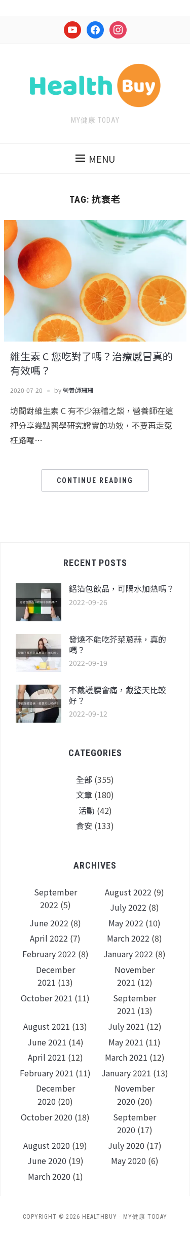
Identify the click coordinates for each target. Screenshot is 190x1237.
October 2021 (46, 998)
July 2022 (128, 907)
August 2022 (128, 892)
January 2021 (126, 1073)
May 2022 (125, 923)
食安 (84, 825)
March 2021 (126, 1057)
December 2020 (55, 1094)
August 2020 (46, 1145)
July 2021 (126, 1026)
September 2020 (134, 1123)
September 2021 (134, 1004)
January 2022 (128, 954)
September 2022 (55, 898)
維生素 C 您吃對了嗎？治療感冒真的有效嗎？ (91, 363)
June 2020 (46, 1160)
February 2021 (46, 1073)
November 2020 (135, 1094)
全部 (84, 779)
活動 (87, 810)
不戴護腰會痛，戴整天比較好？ (117, 695)
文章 (84, 795)
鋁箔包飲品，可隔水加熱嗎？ (121, 588)
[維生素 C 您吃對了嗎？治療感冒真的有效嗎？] (95, 279)
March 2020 (49, 1176)
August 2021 (46, 1026)
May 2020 (128, 1160)
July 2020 (126, 1145)
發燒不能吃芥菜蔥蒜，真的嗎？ (117, 644)
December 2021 (55, 976)
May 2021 (125, 1042)
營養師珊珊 (78, 390)
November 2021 (135, 976)
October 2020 (46, 1117)
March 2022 (128, 938)
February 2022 (49, 954)
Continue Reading (95, 480)
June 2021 (46, 1042)
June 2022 (48, 923)
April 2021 (47, 1057)
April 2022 (49, 938)
